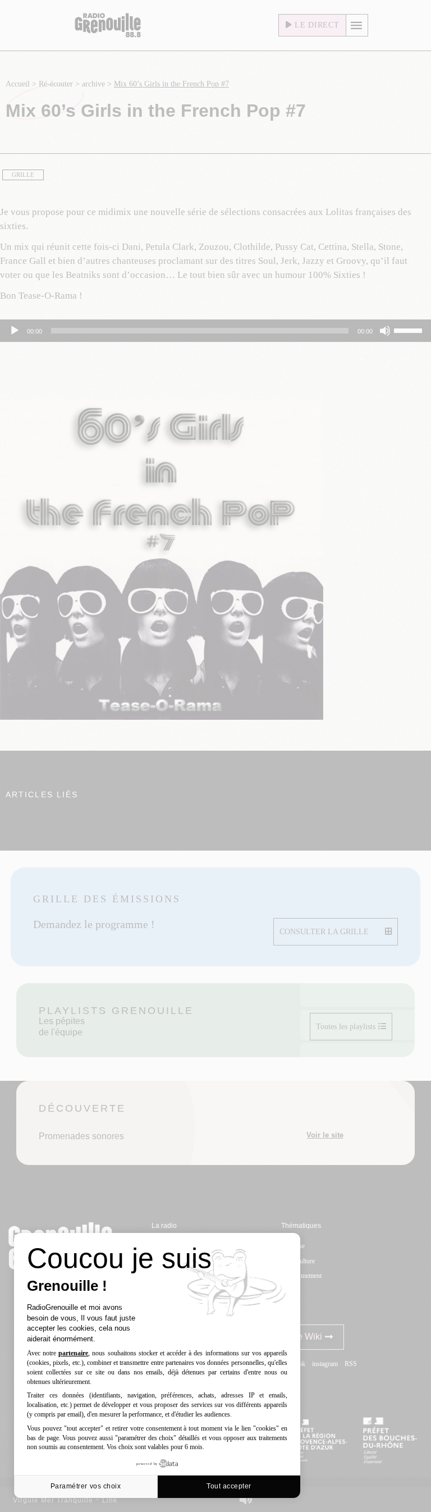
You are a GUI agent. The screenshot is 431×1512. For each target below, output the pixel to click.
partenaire (73, 1353)
